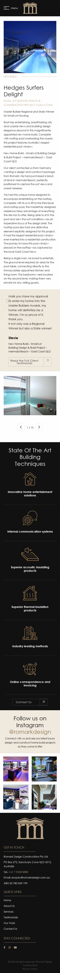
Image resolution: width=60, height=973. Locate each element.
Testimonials (11, 917)
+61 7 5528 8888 (18, 872)
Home (7, 900)
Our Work (9, 923)
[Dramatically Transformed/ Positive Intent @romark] (15, 769)
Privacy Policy (30, 968)
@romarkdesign (30, 731)
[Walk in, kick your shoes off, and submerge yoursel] (15, 797)
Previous (21, 427)
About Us (9, 906)
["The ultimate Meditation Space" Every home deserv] (44, 769)
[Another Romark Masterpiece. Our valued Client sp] (44, 797)
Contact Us (24, 702)
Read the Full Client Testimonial (25, 362)
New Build (10, 76)
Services (8, 911)
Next (39, 427)
